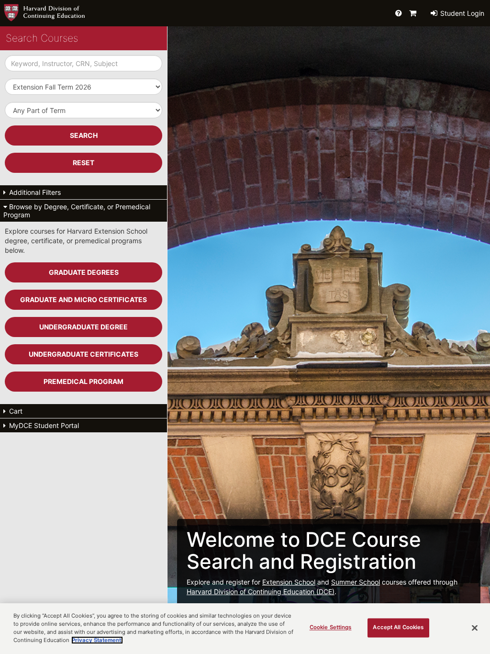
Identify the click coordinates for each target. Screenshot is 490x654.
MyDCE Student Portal (43, 425)
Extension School (288, 582)
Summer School (355, 582)
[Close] (474, 628)
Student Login (461, 13)
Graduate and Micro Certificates (83, 299)
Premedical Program (83, 381)
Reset (83, 162)
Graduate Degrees (84, 272)
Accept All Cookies (398, 627)
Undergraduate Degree (83, 327)
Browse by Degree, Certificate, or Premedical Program (76, 211)
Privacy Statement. (97, 640)
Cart (14, 411)
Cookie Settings (331, 627)
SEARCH (84, 135)
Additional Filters (34, 192)
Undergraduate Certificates (83, 354)
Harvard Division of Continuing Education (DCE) (260, 591)
